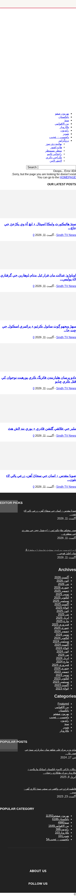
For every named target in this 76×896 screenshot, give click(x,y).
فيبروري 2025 (60, 624)
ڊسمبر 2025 (61, 590)
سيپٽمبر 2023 (61, 681)
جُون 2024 (63, 651)
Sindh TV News (66, 234)
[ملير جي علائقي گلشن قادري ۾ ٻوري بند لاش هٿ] (38, 421)
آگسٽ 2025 (61, 604)
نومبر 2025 (62, 594)
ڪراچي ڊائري (54, 157)
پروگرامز (63, 140)
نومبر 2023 (62, 675)
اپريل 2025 (62, 617)
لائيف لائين (56, 160)
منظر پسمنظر (53, 150)
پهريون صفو (62, 113)
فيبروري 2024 (60, 664)
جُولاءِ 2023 (62, 688)
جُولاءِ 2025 (62, 607)
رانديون (64, 130)
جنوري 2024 (61, 668)
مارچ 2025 (62, 621)
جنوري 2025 (61, 627)
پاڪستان (64, 116)
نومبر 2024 (62, 634)
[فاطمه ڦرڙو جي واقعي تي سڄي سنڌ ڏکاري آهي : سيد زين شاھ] (9, 748)
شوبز (66, 133)
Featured (63, 703)
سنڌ (66, 120)
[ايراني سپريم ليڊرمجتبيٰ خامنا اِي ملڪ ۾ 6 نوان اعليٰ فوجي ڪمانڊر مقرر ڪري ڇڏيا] (9, 511)
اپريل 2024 (62, 658)
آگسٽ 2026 (61, 577)
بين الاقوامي (62, 123)
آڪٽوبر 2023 (61, 678)
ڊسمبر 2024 (61, 631)
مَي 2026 (63, 584)
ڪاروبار (64, 127)
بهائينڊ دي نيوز (54, 143)
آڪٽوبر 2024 (61, 637)
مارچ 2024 (62, 661)
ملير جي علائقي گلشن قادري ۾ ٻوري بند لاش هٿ (42, 428)
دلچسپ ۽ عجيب (59, 137)
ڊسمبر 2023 (61, 671)
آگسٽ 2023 (61, 685)
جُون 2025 (63, 611)
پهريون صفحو (61, 713)
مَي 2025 (63, 614)
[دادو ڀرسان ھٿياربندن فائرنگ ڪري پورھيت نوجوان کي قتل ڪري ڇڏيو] (38, 370)
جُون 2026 (63, 580)
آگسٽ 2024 (61, 644)
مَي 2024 (63, 654)
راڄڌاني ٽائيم (54, 153)
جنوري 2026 (61, 587)
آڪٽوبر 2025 (61, 597)
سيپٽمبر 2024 (61, 641)
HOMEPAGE (68, 177)
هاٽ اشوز (56, 147)
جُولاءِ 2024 (62, 648)
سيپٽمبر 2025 (61, 600)
